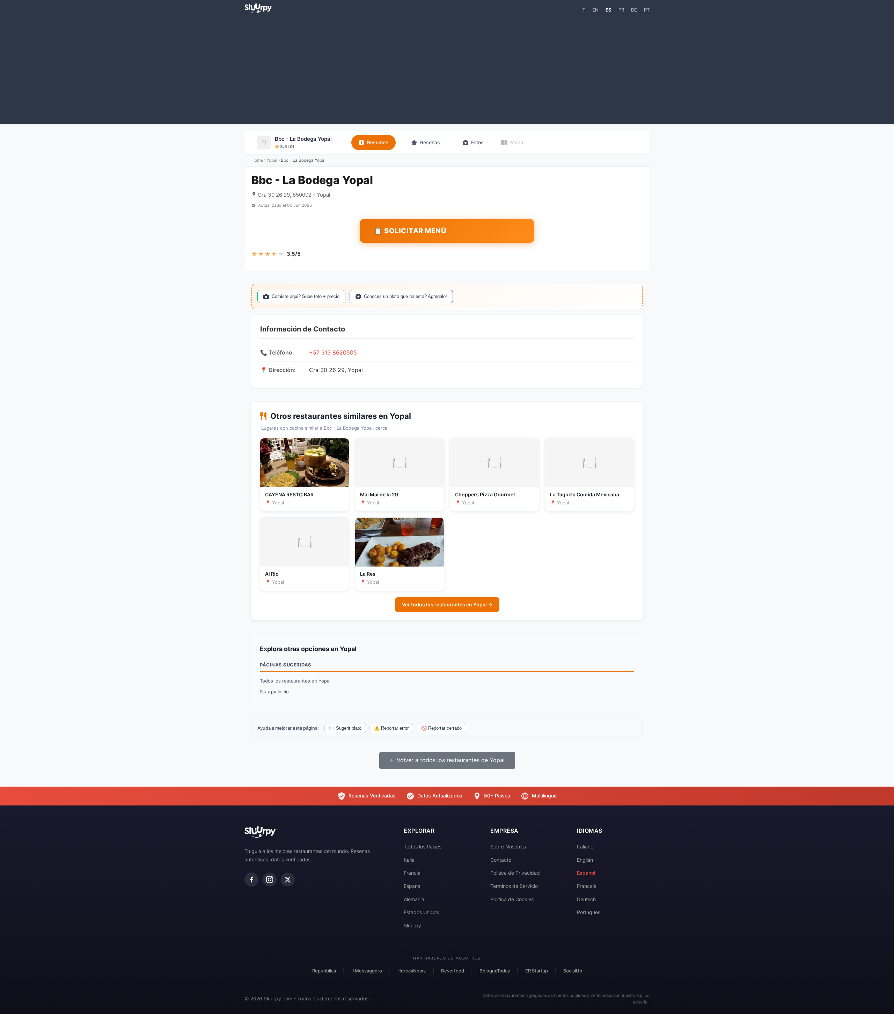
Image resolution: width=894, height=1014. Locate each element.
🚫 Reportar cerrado (441, 728)
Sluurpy (412, 925)
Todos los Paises (422, 846)
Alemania (414, 899)
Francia (412, 873)
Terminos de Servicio (514, 886)
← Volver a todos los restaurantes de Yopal (447, 760)
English (585, 860)
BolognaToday (494, 970)
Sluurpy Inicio (274, 691)
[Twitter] (288, 880)
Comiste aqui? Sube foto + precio (305, 296)
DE (634, 10)
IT (583, 10)
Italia (409, 860)
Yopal (271, 160)
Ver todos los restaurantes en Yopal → (447, 604)
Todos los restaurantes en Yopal (295, 681)
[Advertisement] (447, 68)
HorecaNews (411, 970)
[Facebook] (251, 880)
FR (621, 10)
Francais (586, 886)
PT (647, 10)
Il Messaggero (366, 970)
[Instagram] (270, 880)
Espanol (586, 873)
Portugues (588, 912)
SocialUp (572, 970)
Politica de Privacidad (515, 873)
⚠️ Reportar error (391, 728)
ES (608, 10)
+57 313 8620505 (333, 352)
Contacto (500, 860)
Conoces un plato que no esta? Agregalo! (405, 296)
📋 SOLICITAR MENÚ (410, 231)
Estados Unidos (421, 912)
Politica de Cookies (512, 899)
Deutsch (586, 899)
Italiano (585, 846)
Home (257, 160)
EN (595, 10)
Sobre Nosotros (508, 846)
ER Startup (536, 970)
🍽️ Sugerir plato (345, 728)
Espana (412, 886)
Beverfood (452, 970)
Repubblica (324, 970)
